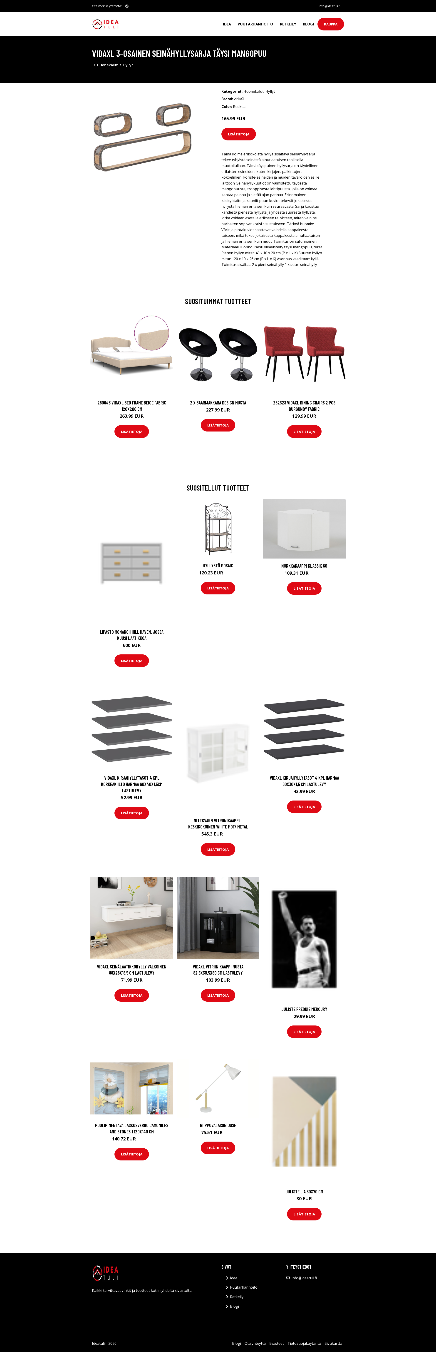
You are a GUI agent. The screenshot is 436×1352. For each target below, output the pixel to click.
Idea (227, 24)
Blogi (308, 24)
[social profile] (127, 6)
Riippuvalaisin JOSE (218, 1125)
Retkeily (288, 24)
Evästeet (276, 1343)
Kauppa (330, 24)
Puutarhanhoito (255, 24)
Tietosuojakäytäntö (304, 1343)
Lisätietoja (238, 134)
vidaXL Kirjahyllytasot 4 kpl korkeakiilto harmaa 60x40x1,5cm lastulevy (132, 784)
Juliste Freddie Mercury (304, 1009)
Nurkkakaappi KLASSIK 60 (304, 566)
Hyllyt (128, 64)
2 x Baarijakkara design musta (218, 402)
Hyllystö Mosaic (218, 565)
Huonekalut (107, 64)
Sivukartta (333, 1343)
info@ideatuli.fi (329, 6)
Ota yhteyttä (255, 1343)
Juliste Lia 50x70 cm (304, 1191)
